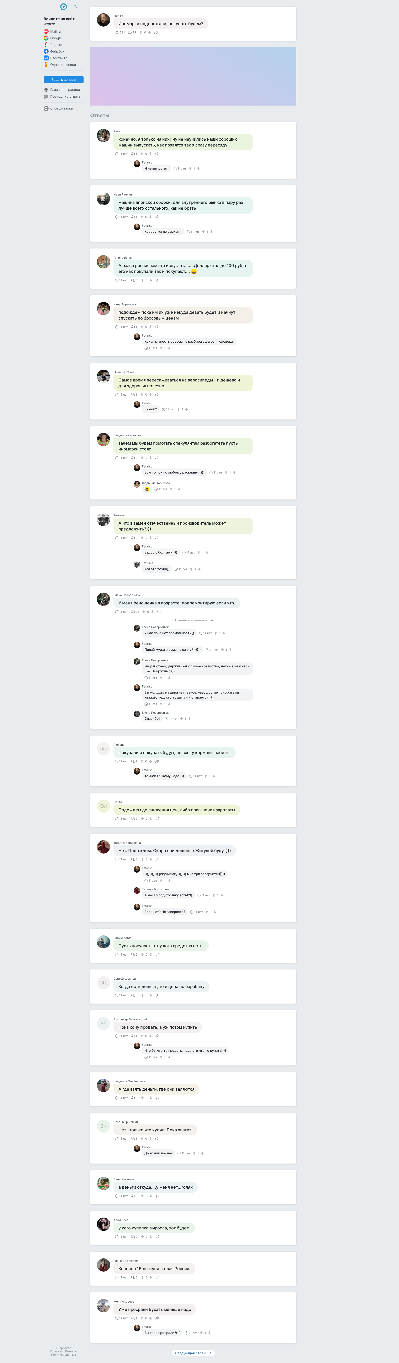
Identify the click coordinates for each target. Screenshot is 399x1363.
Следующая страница (193, 1353)
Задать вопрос (64, 79)
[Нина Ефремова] (105, 308)
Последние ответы (65, 96)
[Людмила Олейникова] (105, 1085)
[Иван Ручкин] (105, 198)
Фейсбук (57, 51)
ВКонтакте (58, 58)
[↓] (149, 32)
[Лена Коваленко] (105, 1183)
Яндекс (56, 45)
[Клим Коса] (105, 1224)
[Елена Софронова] (105, 1265)
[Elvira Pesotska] (105, 376)
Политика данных (63, 1354)
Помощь (71, 1351)
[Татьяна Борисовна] (105, 847)
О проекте (63, 1348)
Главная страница (65, 89)
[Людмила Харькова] (105, 439)
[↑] (141, 32)
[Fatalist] (105, 20)
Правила (56, 1351)
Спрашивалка (61, 108)
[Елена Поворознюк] (105, 599)
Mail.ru (55, 31)
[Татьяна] (105, 519)
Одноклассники (63, 65)
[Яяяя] (105, 135)
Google (56, 38)
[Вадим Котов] (105, 942)
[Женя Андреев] (105, 1305)
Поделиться (156, 32)
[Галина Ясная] (105, 261)
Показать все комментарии (193, 620)
